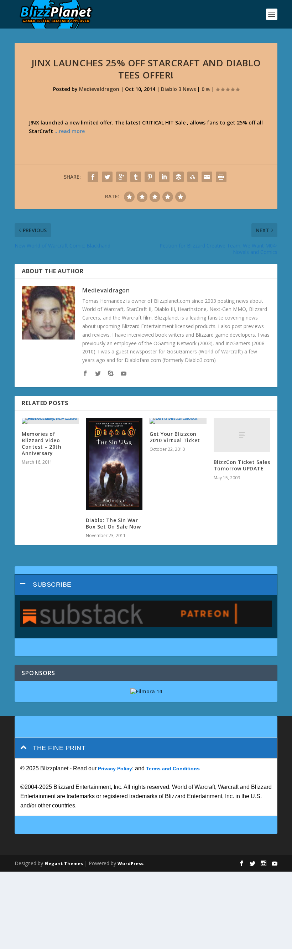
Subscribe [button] (52, 584)
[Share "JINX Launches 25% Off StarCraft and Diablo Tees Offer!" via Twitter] (107, 177)
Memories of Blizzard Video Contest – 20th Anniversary (41, 443)
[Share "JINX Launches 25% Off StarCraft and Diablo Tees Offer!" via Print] (221, 177)
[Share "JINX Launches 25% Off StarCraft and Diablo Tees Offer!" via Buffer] (178, 177)
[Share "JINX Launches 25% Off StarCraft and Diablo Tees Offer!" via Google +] (121, 177)
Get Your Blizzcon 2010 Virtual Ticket (175, 437)
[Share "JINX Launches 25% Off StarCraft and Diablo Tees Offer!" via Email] (207, 177)
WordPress (131, 863)
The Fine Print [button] (59, 747)
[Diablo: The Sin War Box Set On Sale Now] (114, 464)
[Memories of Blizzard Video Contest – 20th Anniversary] (50, 421)
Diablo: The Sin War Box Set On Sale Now (113, 523)
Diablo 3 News (178, 89)
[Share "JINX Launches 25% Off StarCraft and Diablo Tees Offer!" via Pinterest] (150, 177)
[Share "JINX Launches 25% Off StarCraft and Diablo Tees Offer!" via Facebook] (93, 177)
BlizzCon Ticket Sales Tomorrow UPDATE (242, 465)
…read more (69, 131)
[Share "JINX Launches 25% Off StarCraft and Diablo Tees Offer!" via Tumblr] (136, 177)
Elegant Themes (64, 863)
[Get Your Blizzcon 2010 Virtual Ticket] (178, 421)
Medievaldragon (99, 89)
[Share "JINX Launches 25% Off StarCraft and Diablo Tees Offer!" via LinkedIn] (164, 177)
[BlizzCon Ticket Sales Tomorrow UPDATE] (242, 435)
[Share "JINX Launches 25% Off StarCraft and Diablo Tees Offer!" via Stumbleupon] (193, 177)
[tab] (146, 585)
